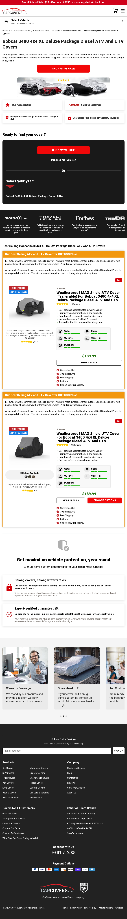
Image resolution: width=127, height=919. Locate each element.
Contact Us (72, 778)
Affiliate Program (106, 908)
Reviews (71, 783)
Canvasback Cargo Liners (79, 818)
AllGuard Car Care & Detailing (81, 813)
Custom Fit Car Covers (13, 833)
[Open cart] (115, 10)
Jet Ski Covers (9, 792)
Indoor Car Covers (11, 823)
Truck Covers (8, 778)
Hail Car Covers (9, 813)
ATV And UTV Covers (21, 30)
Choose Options (105, 500)
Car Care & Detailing (39, 792)
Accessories (36, 797)
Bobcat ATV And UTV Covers (46, 30)
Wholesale (120, 908)
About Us (71, 792)
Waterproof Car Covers (13, 818)
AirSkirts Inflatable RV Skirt (80, 828)
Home (5, 30)
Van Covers (8, 783)
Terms (65, 908)
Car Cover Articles (76, 788)
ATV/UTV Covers (10, 797)
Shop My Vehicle (63, 68)
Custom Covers (37, 788)
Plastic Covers (37, 783)
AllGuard (69, 897)
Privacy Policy (90, 908)
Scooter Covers (37, 773)
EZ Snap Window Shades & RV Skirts (85, 823)
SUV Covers (8, 773)
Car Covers (7, 768)
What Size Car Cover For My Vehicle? (20, 838)
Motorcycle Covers (39, 768)
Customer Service (76, 768)
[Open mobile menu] (122, 10)
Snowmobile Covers (39, 778)
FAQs (69, 773)
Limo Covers (8, 788)
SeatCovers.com (75, 833)
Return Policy (76, 908)
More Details (89, 362)
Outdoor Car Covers (12, 828)
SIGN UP (118, 751)
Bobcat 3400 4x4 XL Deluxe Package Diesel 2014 (34, 196)
